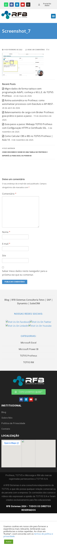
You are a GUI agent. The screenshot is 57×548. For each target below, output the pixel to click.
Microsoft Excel (28, 342)
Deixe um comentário (36, 50)
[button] (53, 16)
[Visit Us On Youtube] (39, 325)
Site (4, 255)
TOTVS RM (28, 362)
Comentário (9, 193)
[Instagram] (28, 4)
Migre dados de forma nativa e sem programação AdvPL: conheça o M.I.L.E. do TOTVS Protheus (27, 92)
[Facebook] (12, 4)
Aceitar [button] (8, 541)
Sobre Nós (6, 417)
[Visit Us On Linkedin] (17, 325)
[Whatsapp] (6, 4)
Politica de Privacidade (13, 423)
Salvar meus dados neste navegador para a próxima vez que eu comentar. (24, 273)
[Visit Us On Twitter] (40, 321)
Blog (3, 412)
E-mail (6, 243)
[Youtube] (23, 4)
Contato (5, 429)
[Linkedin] (17, 4)
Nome (6, 232)
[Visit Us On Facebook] (18, 321)
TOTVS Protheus (28, 355)
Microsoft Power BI (28, 349)
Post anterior (24, 152)
